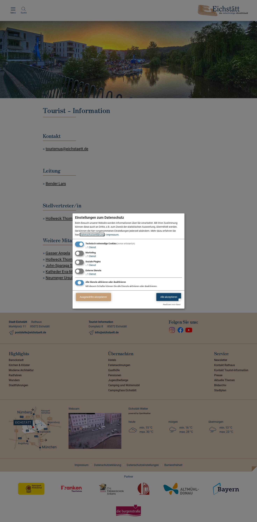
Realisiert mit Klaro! (172, 304)
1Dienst (90, 247)
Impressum (112, 234)
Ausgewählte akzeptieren (93, 297)
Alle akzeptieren (168, 297)
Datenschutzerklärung (92, 234)
